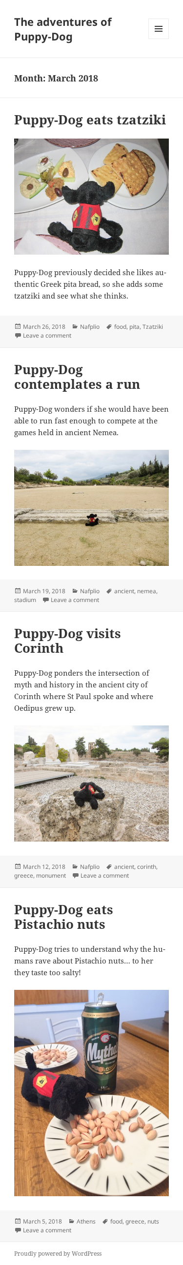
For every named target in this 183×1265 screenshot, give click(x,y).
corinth (146, 867)
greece (23, 875)
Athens (86, 1221)
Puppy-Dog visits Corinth (67, 640)
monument (51, 875)
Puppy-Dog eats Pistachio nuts (63, 917)
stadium (25, 600)
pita (134, 326)
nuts (153, 1221)
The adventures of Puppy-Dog (63, 28)
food (120, 326)
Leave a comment (47, 335)
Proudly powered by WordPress (58, 1253)
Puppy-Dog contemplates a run (77, 377)
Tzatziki (152, 326)
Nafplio (90, 326)
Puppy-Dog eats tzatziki (90, 119)
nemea (146, 591)
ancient (124, 591)
